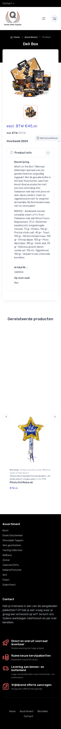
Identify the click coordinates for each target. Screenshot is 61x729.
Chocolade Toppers (13, 540)
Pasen (6, 579)
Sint (5, 574)
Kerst (5, 530)
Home (17, 37)
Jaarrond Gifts (11, 565)
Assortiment (31, 37)
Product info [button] (23, 152)
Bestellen (43, 711)
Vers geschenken (12, 545)
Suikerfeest (9, 584)
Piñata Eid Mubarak (21, 482)
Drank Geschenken (13, 535)
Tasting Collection (12, 550)
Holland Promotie (12, 570)
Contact (7, 3)
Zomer (6, 560)
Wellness (7, 555)
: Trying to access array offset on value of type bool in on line (30, 474)
